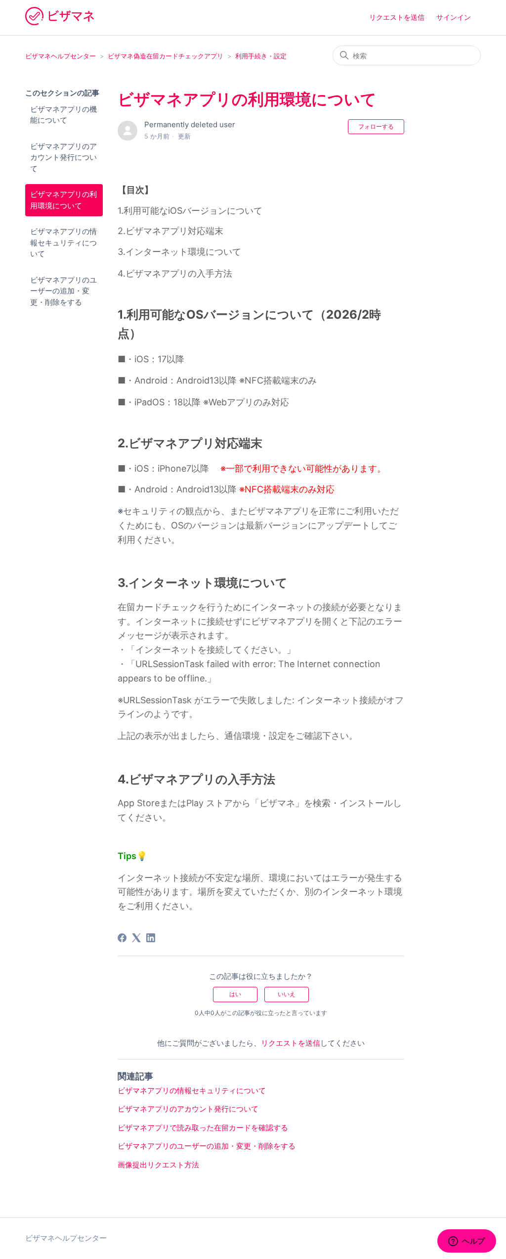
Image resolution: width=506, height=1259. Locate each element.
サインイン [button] (453, 17)
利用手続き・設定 (261, 56)
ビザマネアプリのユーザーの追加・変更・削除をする (63, 291)
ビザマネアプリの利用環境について (63, 200)
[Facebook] (122, 937)
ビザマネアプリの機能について (63, 114)
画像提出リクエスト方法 (158, 1164)
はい (235, 994)
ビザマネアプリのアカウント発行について (63, 157)
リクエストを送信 (396, 17)
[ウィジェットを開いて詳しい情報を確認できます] (466, 1241)
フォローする (376, 126)
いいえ (286, 994)
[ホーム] (59, 22)
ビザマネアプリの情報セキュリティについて (63, 242)
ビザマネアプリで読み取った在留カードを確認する (203, 1127)
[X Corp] (136, 937)
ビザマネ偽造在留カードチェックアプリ (165, 56)
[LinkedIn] (150, 937)
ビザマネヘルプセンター (60, 56)
